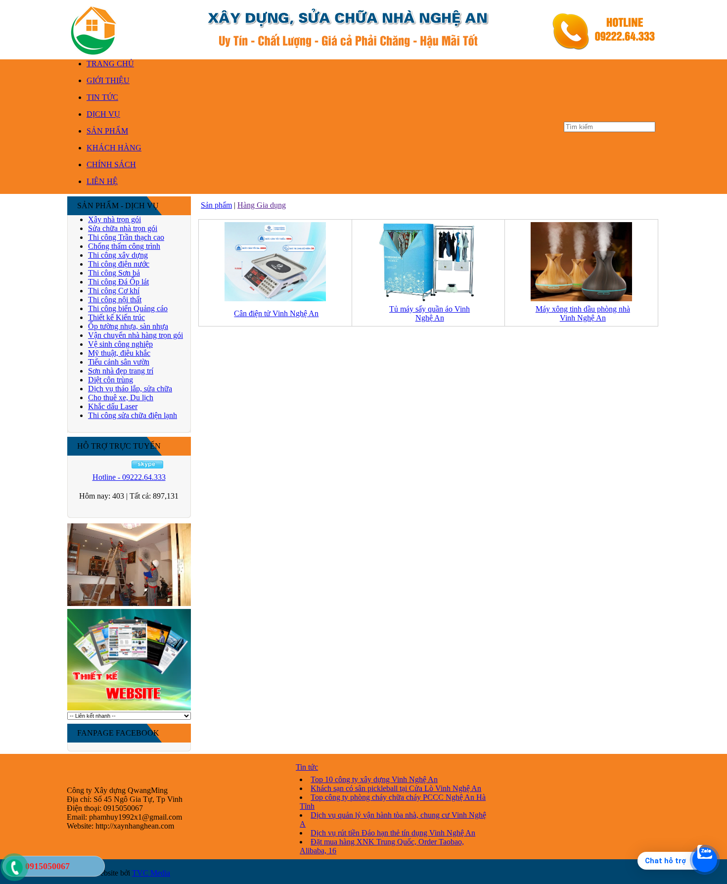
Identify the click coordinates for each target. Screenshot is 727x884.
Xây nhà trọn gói (114, 219)
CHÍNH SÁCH (111, 164)
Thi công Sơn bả (114, 273)
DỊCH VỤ (103, 114)
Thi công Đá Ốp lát (118, 282)
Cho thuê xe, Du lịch (120, 397)
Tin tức (307, 767)
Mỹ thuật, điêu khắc (119, 353)
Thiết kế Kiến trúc (116, 317)
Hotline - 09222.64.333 (129, 477)
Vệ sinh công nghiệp (120, 344)
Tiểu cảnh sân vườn (118, 362)
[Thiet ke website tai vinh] (129, 709)
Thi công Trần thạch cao (126, 237)
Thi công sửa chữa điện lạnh (132, 415)
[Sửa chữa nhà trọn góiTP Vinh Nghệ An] (129, 605)
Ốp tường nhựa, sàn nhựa (128, 326)
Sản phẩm (216, 205)
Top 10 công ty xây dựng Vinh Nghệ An (374, 779)
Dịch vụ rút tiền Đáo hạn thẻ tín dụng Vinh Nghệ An (393, 833)
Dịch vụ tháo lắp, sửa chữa (130, 388)
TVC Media (151, 873)
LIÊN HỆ (102, 181)
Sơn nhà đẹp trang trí (120, 371)
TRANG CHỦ (110, 63)
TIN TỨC (102, 97)
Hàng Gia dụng (261, 205)
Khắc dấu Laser (112, 406)
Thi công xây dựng (118, 255)
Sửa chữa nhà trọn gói (122, 228)
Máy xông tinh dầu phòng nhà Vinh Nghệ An (583, 313)
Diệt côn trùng (110, 379)
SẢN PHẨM (107, 131)
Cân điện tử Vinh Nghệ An (276, 313)
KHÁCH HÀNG (114, 147)
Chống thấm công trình (124, 246)
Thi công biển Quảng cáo (128, 308)
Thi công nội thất (114, 299)
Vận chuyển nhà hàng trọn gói (135, 335)
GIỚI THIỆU (108, 80)
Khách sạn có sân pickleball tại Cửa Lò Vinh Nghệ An (396, 788)
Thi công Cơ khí (113, 290)
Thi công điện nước (118, 264)
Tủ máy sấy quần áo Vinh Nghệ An (429, 313)
